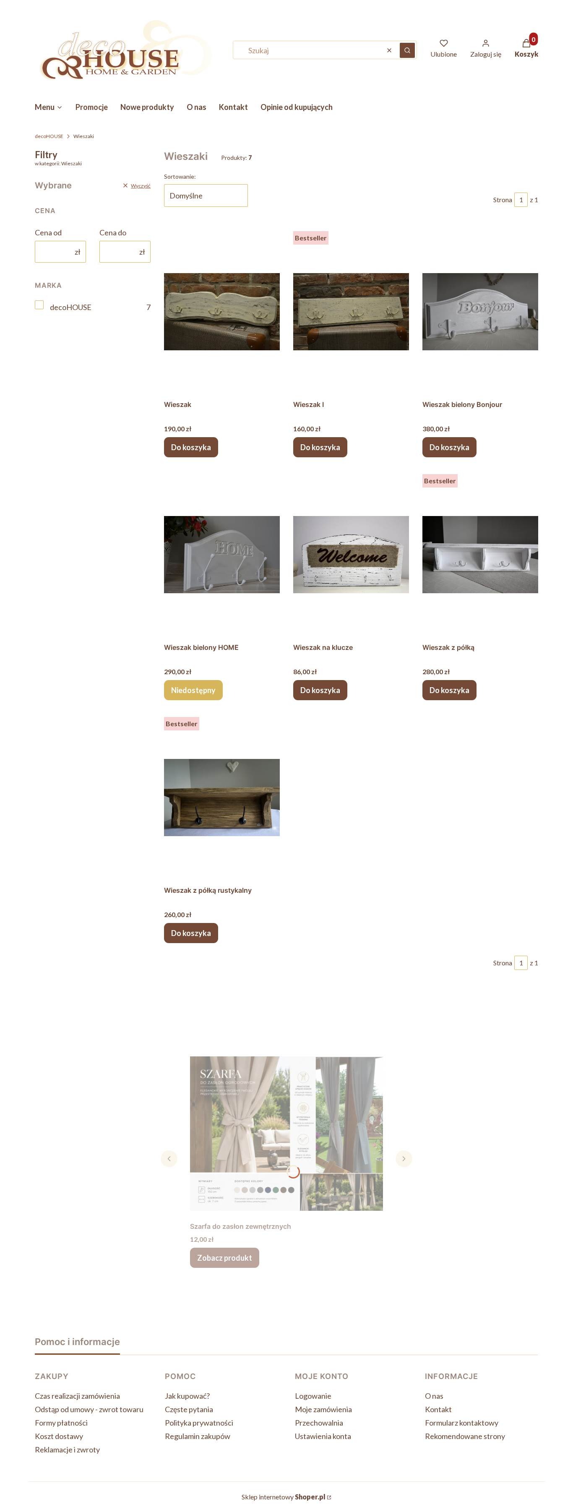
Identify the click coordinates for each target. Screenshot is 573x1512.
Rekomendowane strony (465, 1436)
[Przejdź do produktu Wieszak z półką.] (480, 555)
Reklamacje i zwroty (67, 1449)
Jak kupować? (187, 1395)
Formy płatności (61, 1422)
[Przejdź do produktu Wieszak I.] (351, 312)
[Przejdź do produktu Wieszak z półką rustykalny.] (222, 797)
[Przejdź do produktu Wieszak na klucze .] (351, 555)
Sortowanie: (180, 176)
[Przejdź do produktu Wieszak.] (222, 312)
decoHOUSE (49, 136)
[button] (407, 50)
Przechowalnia (319, 1422)
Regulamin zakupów (197, 1436)
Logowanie (313, 1395)
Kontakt (438, 1409)
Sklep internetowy (284, 1497)
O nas (434, 1395)
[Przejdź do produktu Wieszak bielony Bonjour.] (480, 312)
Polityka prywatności (199, 1422)
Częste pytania (189, 1409)
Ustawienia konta (323, 1436)
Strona (502, 199)
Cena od (48, 232)
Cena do (112, 232)
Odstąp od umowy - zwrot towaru (89, 1409)
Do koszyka (191, 447)
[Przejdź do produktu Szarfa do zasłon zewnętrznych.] (286, 1133)
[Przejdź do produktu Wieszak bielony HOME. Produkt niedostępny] (222, 555)
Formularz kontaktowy (461, 1422)
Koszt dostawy (59, 1436)
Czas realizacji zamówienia (77, 1395)
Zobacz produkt (224, 1257)
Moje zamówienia (323, 1409)
